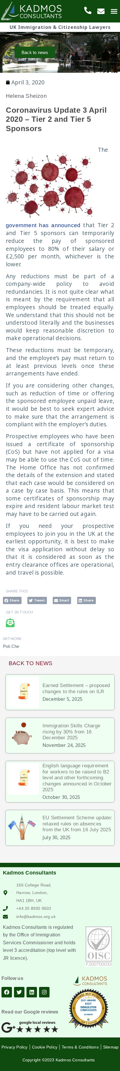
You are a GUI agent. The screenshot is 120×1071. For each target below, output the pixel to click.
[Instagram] (44, 992)
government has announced (43, 225)
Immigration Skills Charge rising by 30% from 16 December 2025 (71, 731)
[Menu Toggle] (114, 11)
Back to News (30, 663)
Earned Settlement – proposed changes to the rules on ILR (76, 688)
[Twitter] (19, 992)
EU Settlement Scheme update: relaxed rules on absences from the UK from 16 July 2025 (77, 823)
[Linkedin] (32, 992)
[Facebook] (6, 992)
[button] (12, 600)
